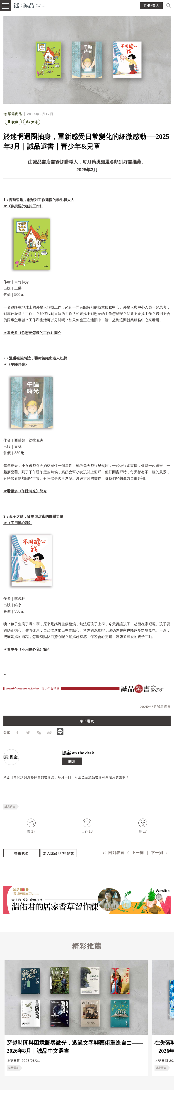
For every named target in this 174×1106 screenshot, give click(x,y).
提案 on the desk (78, 752)
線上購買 (87, 721)
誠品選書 (10, 806)
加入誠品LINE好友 (58, 853)
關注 (72, 761)
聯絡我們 (21, 853)
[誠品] (29, 5)
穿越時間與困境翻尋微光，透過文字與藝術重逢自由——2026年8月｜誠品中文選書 (75, 1047)
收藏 (15, 122)
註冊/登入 (152, 5)
